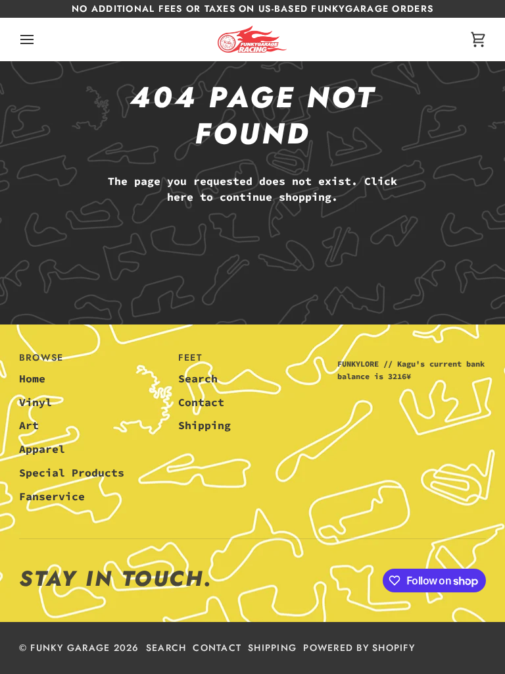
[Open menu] (39, 39)
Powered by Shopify (359, 647)
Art (29, 425)
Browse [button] (41, 357)
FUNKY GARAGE (70, 647)
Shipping (204, 425)
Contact (201, 402)
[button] (411, 354)
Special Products (71, 473)
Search (198, 379)
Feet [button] (190, 357)
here (180, 197)
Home (32, 379)
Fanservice (52, 497)
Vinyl (35, 402)
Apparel (42, 449)
